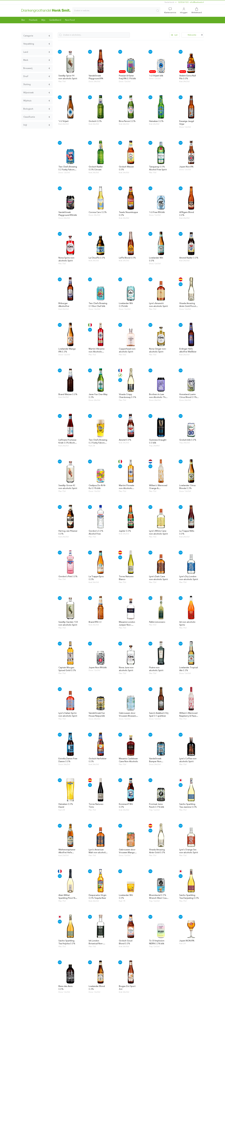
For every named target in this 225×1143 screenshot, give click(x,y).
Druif (25, 76)
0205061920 (183, 2)
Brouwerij (27, 68)
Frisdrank (33, 20)
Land (25, 52)
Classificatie (29, 117)
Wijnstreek (28, 92)
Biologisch (28, 109)
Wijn (43, 20)
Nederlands (170, 2)
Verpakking (28, 44)
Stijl (25, 125)
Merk (25, 60)
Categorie (28, 35)
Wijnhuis (27, 100)
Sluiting (27, 84)
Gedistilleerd (55, 20)
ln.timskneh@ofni (197, 2)
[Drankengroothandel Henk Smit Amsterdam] (45, 10)
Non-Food (70, 20)
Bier (23, 20)
